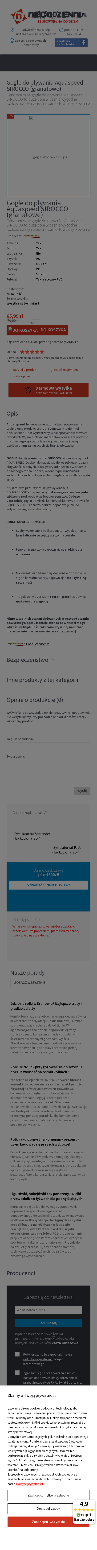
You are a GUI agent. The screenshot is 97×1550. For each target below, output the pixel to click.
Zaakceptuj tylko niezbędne (48, 1495)
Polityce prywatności (29, 1484)
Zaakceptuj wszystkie (48, 1522)
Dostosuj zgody (48, 1508)
